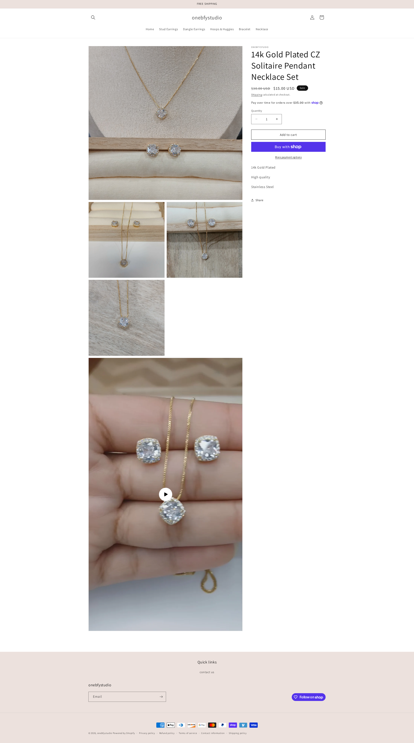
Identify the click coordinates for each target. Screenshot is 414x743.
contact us (207, 672)
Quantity (256, 110)
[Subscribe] (161, 697)
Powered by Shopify (124, 733)
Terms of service (188, 733)
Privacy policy (147, 733)
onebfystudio (104, 733)
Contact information (212, 733)
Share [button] (259, 200)
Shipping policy (238, 733)
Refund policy (167, 733)
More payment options (288, 157)
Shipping (256, 94)
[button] (93, 17)
